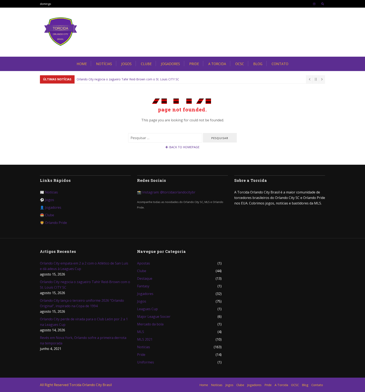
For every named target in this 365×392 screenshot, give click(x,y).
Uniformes (145, 362)
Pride (194, 64)
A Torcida (217, 64)
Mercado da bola (150, 324)
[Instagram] (314, 4)
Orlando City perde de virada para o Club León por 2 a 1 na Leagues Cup (84, 322)
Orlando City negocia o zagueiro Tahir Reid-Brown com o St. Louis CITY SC (128, 79)
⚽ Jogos (47, 199)
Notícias (104, 64)
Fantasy (143, 286)
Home (82, 64)
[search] (322, 4)
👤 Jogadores (50, 207)
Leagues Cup (147, 309)
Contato (280, 64)
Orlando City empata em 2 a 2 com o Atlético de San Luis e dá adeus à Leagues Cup (84, 266)
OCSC (239, 64)
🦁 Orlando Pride (53, 222)
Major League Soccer (153, 316)
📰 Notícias (49, 192)
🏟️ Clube (47, 215)
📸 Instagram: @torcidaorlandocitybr (166, 192)
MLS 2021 (145, 339)
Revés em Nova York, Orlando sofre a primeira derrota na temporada (83, 340)
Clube (146, 64)
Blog (257, 64)
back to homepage (184, 147)
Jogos (126, 64)
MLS (140, 331)
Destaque (144, 278)
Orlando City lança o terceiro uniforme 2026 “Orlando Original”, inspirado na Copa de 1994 (82, 303)
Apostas (143, 263)
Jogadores (170, 64)
